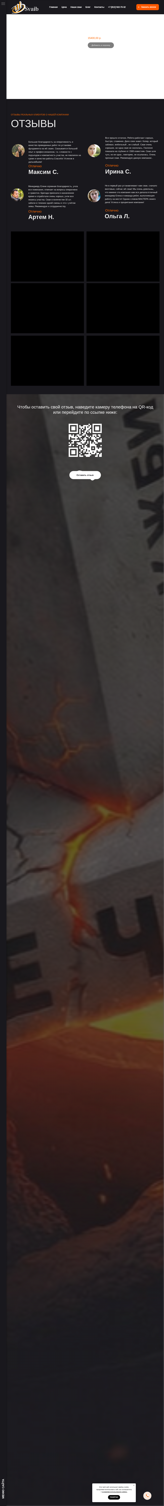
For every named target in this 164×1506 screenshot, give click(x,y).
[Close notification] (134, 1485)
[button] (147, 7)
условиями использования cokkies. (114, 1492)
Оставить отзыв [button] (85, 475)
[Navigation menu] (3, 4)
